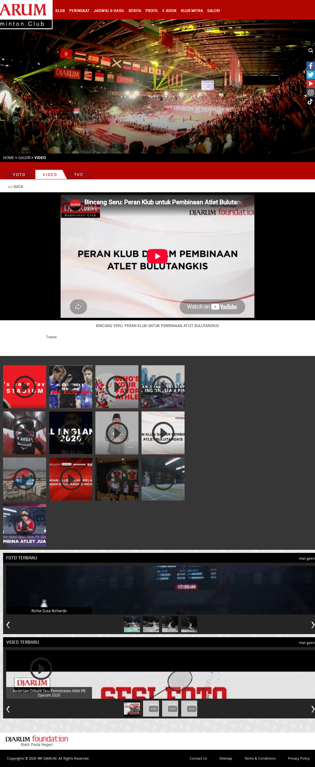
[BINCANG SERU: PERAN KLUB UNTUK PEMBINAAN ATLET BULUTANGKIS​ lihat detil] (163, 432)
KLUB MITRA (192, 11)
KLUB (60, 11)
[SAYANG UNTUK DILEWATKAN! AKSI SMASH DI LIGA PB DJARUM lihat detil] (24, 479)
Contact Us (198, 758)
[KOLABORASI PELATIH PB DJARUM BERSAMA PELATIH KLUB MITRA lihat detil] (24, 525)
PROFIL (152, 11)
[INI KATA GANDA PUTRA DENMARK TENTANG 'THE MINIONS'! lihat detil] (70, 386)
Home (8, 157)
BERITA (135, 11)
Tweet (51, 336)
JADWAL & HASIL (109, 11)
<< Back (15, 186)
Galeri (24, 157)
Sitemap (225, 758)
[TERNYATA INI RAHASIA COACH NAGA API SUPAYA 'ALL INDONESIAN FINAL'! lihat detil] (163, 386)
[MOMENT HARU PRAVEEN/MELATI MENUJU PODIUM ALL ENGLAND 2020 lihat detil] (70, 432)
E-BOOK (169, 11)
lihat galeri (307, 559)
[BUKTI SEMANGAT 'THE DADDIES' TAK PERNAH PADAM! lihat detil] (24, 432)
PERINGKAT (79, 11)
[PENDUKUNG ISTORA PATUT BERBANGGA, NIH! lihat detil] (24, 386)
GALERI (213, 11)
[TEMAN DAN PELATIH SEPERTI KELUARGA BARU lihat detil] (163, 479)
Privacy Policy (299, 758)
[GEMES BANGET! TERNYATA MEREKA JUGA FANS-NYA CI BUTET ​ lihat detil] (116, 386)
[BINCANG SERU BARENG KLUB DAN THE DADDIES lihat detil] (70, 479)
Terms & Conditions (260, 758)
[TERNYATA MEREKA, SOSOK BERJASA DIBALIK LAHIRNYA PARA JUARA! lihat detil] (116, 479)
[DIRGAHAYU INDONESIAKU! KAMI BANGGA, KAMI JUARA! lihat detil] (116, 432)
